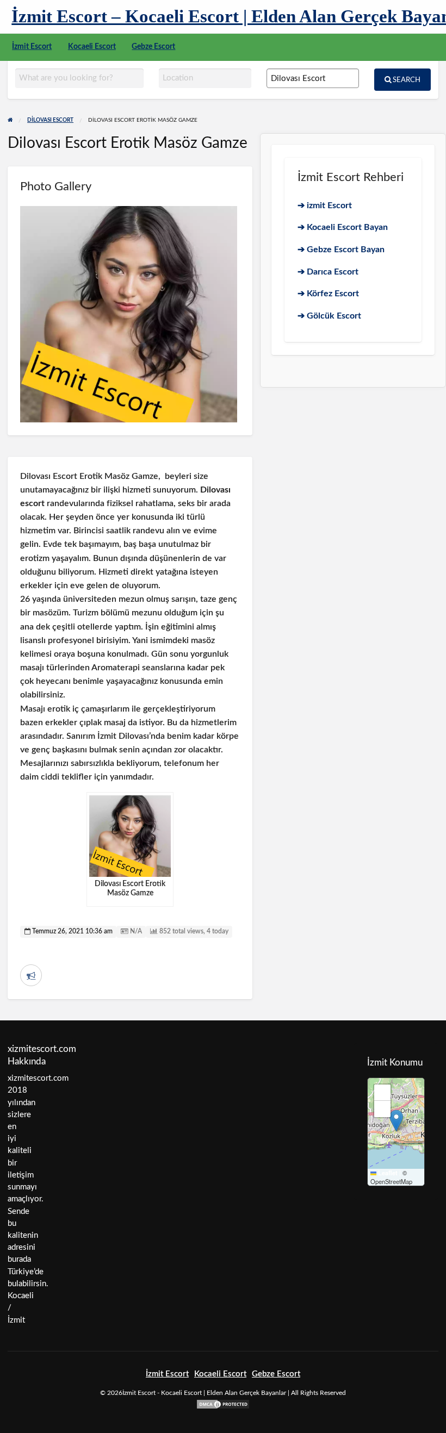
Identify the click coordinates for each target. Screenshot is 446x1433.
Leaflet (387, 1173)
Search (405, 80)
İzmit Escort (32, 47)
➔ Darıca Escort (328, 271)
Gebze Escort (153, 47)
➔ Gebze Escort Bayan (341, 249)
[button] (396, 1121)
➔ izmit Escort (325, 205)
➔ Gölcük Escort (329, 315)
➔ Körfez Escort (328, 293)
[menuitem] (32, 47)
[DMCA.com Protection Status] (223, 1404)
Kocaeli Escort (92, 47)
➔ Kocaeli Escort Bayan (343, 227)
